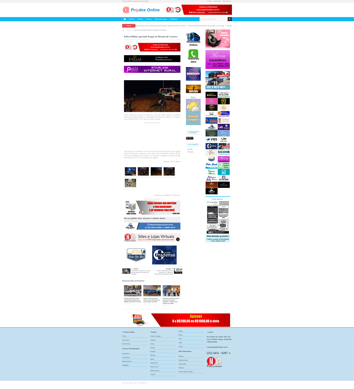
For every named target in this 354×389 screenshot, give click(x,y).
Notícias (132, 19)
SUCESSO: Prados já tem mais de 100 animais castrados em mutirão (140, 272)
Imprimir (173, 39)
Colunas (149, 19)
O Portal (209, 1)
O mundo (152, 374)
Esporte (152, 359)
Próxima (168, 269)
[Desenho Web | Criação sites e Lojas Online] (214, 362)
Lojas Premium (126, 357)
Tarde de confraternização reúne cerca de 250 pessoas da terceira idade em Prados (151, 300)
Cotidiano (152, 340)
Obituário (173, 19)
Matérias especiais (154, 370)
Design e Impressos (127, 361)
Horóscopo (181, 367)
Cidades (140, 19)
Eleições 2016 (153, 363)
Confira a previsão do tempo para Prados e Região (135, 1)
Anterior (136, 269)
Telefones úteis (182, 364)
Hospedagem (125, 365)
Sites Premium (125, 353)
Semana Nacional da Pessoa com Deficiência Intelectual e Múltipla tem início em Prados (132, 300)
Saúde (180, 338)
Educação (152, 355)
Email (179, 39)
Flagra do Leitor (154, 366)
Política (181, 335)
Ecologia (152, 347)
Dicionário (190, 149)
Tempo (180, 342)
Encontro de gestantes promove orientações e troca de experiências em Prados (214, 25)
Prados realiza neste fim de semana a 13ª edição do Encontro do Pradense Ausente (164, 272)
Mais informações (161, 19)
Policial (144, 39)
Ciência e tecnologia (155, 336)
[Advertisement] (152, 137)
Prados (148, 39)
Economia (152, 351)
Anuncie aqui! (217, 1)
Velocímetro (190, 152)
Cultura (152, 343)
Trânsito (181, 346)
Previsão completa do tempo (186, 371)
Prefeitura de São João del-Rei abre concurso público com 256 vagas (173, 25)
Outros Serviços (227, 1)
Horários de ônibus (183, 360)
